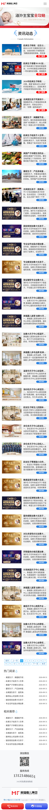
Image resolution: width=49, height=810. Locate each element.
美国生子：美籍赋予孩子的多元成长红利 (16, 677)
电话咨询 (14, 806)
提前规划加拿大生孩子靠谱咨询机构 (16, 700)
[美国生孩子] (24, 793)
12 (24, 664)
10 (14, 664)
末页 (43, 664)
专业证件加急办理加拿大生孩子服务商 (16, 704)
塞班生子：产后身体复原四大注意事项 (16, 689)
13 (28, 664)
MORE (41, 128)
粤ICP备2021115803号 (12, 800)
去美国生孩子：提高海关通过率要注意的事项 (16, 692)
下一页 (35, 664)
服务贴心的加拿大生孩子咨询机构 (16, 696)
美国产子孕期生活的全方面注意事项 (16, 685)
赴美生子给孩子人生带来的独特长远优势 (16, 681)
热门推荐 (41, 56)
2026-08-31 (43, 677)
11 (19, 664)
